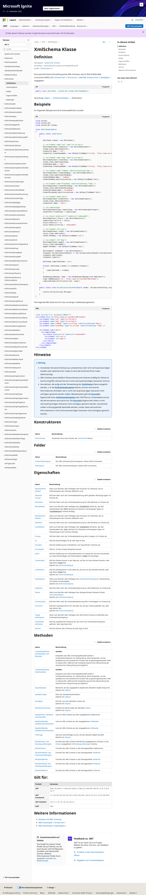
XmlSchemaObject (61, 98)
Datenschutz (63, 893)
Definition (122, 46)
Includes (38, 545)
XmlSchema (87, 384)
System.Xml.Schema (52, 63)
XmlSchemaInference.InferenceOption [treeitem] (13, 278)
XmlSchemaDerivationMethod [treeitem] (16, 211)
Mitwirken (52, 893)
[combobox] (16, 44)
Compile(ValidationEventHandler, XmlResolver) (42, 653)
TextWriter (96, 753)
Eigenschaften (124, 61)
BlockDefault (40, 506)
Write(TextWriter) (41, 759)
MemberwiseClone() (42, 708)
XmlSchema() (40, 438)
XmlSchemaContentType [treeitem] (14, 198)
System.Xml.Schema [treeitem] (12, 54)
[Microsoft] (4, 19)
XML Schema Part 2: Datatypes (96, 77)
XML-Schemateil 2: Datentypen (51, 826)
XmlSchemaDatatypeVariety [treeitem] (15, 207)
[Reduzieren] (28, 40)
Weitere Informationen (127, 70)
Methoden (122, 64)
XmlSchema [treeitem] (11, 83)
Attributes (39, 502)
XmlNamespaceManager (81, 744)
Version (38, 628)
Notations (39, 588)
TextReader (94, 721)
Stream (58, 744)
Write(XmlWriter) (41, 770)
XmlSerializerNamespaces (89, 579)
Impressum (121, 893)
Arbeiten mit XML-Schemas (50, 819)
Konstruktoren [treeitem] (11, 87)
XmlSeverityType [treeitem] (11, 459)
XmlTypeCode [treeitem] (10, 463)
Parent (37, 592)
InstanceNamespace (43, 461)
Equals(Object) (40, 688)
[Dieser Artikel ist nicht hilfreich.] (121, 81)
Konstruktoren (124, 55)
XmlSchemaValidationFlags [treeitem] (15, 438)
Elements (38, 522)
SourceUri (95, 394)
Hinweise (122, 52)
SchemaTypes (40, 601)
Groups (38, 536)
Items (37, 553)
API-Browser (52, 42)
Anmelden (139, 20)
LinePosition (39, 570)
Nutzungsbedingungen (105, 893)
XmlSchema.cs (45, 68)
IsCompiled (39, 549)
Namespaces (40, 579)
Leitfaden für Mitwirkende (46, 859)
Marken (133, 893)
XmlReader (94, 728)
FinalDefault (39, 527)
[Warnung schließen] (141, 4)
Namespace (39, 466)
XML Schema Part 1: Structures (63, 77)
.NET (43, 42)
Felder (121, 58)
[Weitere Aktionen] (110, 42)
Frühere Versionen (30, 893)
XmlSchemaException (65, 387)
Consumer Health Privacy (81, 893)
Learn (37, 42)
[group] (73, 208)
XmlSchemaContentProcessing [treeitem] (16, 194)
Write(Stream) (40, 748)
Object (47, 98)
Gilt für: (121, 67)
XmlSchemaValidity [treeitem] (12, 447)
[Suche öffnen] (132, 20)
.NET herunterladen (134, 26)
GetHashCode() (40, 694)
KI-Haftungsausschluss (11, 893)
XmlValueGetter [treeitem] (10, 467)
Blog (41, 893)
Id (36, 540)
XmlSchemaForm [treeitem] (11, 240)
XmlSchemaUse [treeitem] (10, 430)
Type (64, 701)
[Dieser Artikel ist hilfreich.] (118, 81)
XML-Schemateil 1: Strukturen (51, 822)
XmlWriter (96, 764)
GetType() (38, 701)
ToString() (38, 735)
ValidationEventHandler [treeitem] (14, 70)
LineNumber (40, 560)
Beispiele (122, 49)
